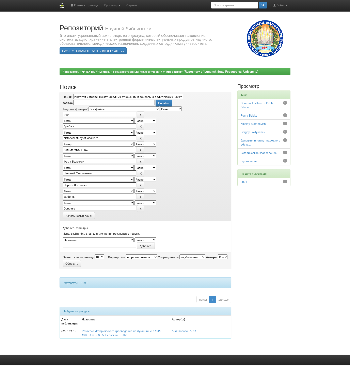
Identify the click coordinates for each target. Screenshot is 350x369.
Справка (132, 5)
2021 (244, 182)
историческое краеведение (259, 153)
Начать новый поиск (78, 216)
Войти (280, 5)
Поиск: (68, 97)
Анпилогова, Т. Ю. (184, 331)
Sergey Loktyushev (253, 132)
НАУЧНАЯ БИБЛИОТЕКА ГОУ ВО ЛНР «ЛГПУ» (93, 51)
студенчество (249, 161)
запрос (68, 103)
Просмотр (111, 5)
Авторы (211, 257)
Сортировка (116, 257)
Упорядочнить (168, 257)
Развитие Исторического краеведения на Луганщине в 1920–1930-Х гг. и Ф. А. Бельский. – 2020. (122, 333)
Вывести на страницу (78, 257)
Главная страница (85, 5)
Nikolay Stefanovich (253, 124)
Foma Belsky (249, 115)
